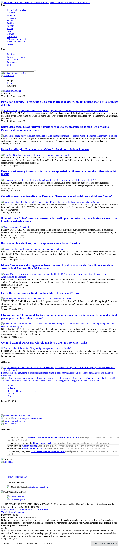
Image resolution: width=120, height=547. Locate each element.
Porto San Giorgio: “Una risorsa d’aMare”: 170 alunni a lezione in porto (45, 149)
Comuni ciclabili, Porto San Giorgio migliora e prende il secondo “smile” (44, 342)
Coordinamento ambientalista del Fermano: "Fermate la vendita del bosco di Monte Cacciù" (57, 196)
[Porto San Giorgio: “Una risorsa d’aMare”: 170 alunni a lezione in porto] (35, 155)
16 (34, 391)
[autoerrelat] (7, 462)
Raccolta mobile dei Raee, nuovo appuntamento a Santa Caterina (40, 243)
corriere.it (9, 509)
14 (27, 391)
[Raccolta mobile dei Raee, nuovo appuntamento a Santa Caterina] (32, 249)
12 (20, 391)
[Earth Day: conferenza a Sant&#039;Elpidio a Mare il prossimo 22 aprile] (36, 298)
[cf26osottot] (7, 75)
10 (13, 391)
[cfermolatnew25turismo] (13, 421)
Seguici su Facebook (38, 486)
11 (17, 391)
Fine (10, 396)
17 (38, 391)
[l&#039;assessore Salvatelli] (15, 227)
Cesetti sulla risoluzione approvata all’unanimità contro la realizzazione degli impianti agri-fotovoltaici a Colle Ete (58, 379)
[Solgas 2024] (13, 73)
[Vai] (35, 70)
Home (10, 83)
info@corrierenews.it (17, 477)
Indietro (11, 388)
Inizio (10, 385)
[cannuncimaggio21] (11, 91)
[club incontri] (8, 423)
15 (31, 391)
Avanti (11, 393)
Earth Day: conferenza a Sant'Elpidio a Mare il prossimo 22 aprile (41, 292)
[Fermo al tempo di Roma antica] (16, 415)
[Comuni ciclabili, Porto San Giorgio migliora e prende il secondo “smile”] (36, 348)
